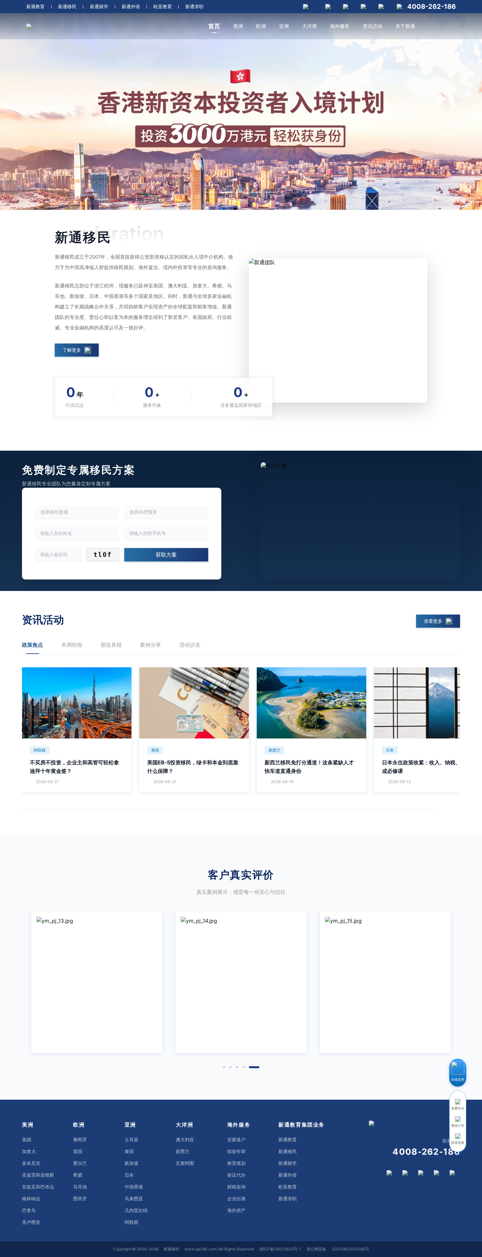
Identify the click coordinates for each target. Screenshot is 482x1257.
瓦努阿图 (185, 1163)
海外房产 (236, 1210)
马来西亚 (134, 1198)
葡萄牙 (80, 1139)
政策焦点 (32, 644)
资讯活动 (372, 26)
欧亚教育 (162, 6)
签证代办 (236, 1175)
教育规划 (236, 1163)
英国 (77, 1151)
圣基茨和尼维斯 (38, 1175)
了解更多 (72, 350)
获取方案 (166, 554)
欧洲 (261, 26)
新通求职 (194, 6)
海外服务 (340, 26)
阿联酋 (131, 1222)
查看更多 (433, 621)
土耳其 (131, 1139)
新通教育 (35, 6)
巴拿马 (29, 1210)
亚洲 (284, 26)
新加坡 (131, 1163)
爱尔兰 (80, 1163)
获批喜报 (111, 644)
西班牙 (80, 1198)
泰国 (129, 1151)
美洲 (238, 26)
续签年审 (236, 1151)
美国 (26, 1139)
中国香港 (134, 1186)
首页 (214, 26)
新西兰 (183, 1151)
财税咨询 (236, 1186)
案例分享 (150, 644)
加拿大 (29, 1151)
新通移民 (67, 6)
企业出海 (236, 1198)
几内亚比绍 (136, 1210)
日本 (129, 1175)
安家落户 (236, 1139)
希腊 (77, 1175)
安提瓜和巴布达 (38, 1186)
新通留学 (99, 6)
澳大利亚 (185, 1139)
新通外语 (131, 6)
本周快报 (71, 644)
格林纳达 (31, 1198)
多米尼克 (31, 1163)
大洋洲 (309, 26)
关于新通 (405, 26)
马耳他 (80, 1186)
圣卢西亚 (31, 1222)
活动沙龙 (189, 644)
